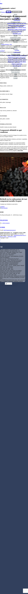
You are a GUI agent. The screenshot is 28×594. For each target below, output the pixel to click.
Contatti (15, 78)
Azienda (15, 48)
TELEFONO (4, 220)
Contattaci (2, 50)
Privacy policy (3, 236)
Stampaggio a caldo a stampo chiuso (17, 27)
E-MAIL (2, 227)
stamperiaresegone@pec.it (20, 235)
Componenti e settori (15, 37)
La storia (17, 50)
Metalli (15, 68)
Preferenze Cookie (12, 236)
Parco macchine (15, 72)
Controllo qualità (17, 33)
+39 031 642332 (6, 223)
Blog (1, 3)
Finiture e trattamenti (17, 63)
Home (15, 14)
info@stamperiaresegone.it (10, 230)
